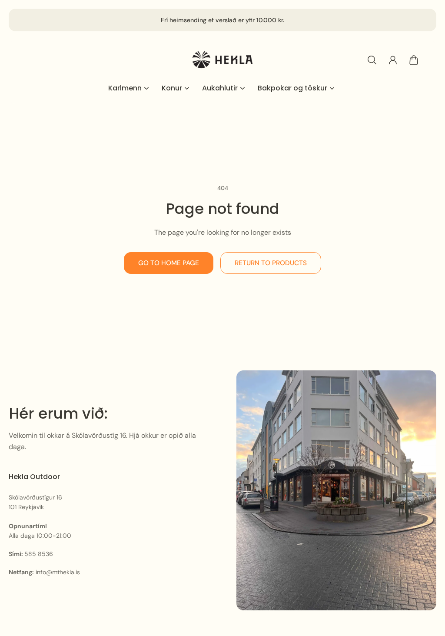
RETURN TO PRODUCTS (271, 263)
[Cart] (413, 60)
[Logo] (222, 60)
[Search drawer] (372, 60)
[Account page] (392, 60)
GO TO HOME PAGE (168, 263)
